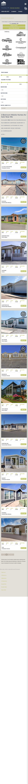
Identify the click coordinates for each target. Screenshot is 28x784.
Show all (7, 31)
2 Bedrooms (3, 575)
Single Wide (3, 584)
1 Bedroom (3, 572)
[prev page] (2, 555)
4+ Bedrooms (4, 581)
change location (15, 8)
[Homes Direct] (3, 3)
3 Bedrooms (3, 578)
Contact (20, 11)
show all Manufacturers (14, 28)
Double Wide (4, 587)
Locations (13, 11)
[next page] (13, 555)
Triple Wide (3, 590)
